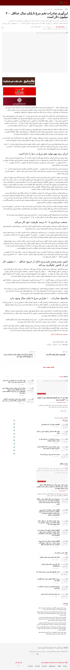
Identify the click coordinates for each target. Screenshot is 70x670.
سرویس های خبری (58, 9)
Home (66, 9)
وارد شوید (62, 417)
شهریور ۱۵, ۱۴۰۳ (47, 26)
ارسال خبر (37, 666)
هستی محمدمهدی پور (61, 402)
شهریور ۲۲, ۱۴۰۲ (55, 559)
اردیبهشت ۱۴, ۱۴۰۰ (55, 596)
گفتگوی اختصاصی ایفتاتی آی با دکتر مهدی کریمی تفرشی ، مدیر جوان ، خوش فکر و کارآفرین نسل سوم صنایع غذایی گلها (49, 542)
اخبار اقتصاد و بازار (48, 9)
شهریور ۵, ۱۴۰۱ (55, 568)
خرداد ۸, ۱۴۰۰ (56, 590)
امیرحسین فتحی (62, 490)
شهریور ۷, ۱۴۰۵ (52, 402)
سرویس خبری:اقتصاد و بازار (59, 334)
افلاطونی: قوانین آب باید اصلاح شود (50, 424)
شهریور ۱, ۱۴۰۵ (55, 435)
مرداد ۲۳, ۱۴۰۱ (56, 526)
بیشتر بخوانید (63, 410)
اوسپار (31, 651)
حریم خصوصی (52, 666)
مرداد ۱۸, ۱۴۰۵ (56, 456)
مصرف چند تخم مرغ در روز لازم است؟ (50, 454)
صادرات (49, 344)
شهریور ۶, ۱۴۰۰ (55, 537)
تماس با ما (44, 666)
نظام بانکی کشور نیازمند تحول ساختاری (50, 557)
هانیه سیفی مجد (60, 26)
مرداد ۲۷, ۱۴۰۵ (56, 443)
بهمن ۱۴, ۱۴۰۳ (56, 506)
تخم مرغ (55, 344)
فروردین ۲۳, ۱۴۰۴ (53, 490)
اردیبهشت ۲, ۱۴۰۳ (55, 517)
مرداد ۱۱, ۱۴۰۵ (56, 426)
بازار (60, 344)
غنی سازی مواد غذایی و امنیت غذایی (50, 594)
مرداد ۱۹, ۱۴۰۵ (56, 450)
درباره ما (65, 666)
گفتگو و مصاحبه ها (42, 481)
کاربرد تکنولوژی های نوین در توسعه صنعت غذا (48, 572)
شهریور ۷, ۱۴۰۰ (55, 582)
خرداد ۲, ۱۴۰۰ (56, 546)
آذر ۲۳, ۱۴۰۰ (56, 574)
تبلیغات (59, 666)
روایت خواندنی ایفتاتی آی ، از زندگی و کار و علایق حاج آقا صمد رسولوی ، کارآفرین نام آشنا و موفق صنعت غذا (49, 522)
